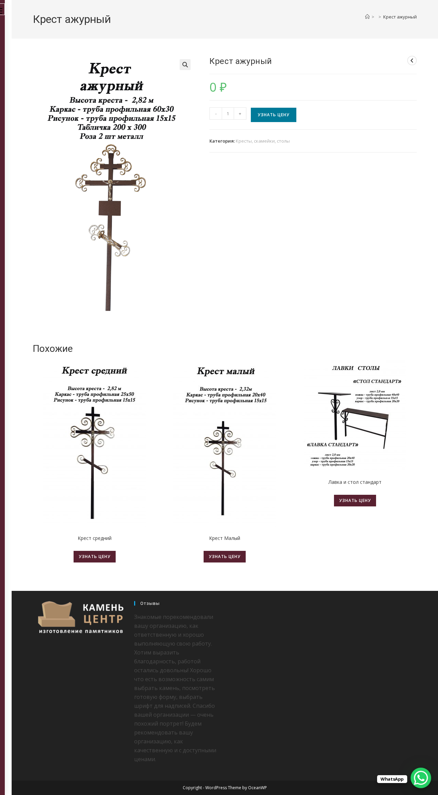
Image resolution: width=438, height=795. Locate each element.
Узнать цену (273, 115)
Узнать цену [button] (225, 556)
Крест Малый (224, 538)
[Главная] (367, 17)
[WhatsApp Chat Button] (421, 778)
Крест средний (95, 538)
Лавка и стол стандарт (355, 482)
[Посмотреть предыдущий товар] (412, 60)
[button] (185, 64)
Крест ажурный (400, 17)
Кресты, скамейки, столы (263, 141)
